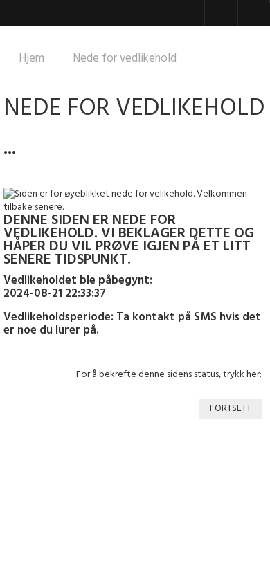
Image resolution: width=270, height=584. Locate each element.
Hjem (31, 58)
